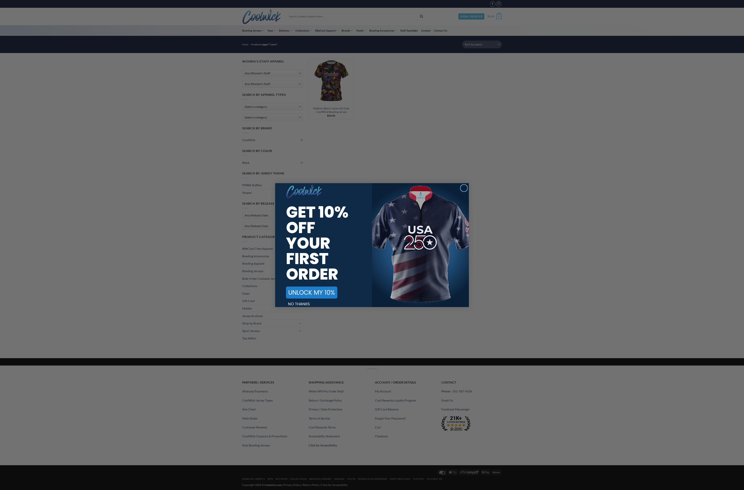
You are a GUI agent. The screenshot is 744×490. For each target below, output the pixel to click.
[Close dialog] (464, 188)
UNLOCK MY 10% (311, 292)
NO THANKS (299, 304)
